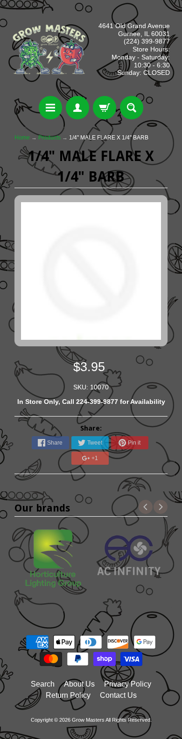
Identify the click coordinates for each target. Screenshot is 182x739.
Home (22, 137)
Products (49, 137)
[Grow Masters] (49, 49)
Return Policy (68, 695)
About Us (79, 684)
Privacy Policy (127, 684)
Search (43, 684)
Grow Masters (88, 720)
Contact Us (118, 695)
